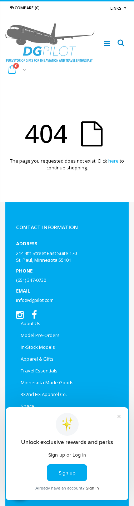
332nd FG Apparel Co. (44, 394)
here (113, 161)
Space (27, 406)
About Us (30, 323)
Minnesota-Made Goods (47, 382)
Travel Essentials (39, 370)
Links (115, 8)
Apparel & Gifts (37, 359)
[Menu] (107, 43)
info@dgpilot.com (35, 300)
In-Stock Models (38, 347)
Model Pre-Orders (40, 335)
